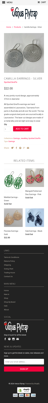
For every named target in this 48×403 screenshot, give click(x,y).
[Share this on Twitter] (12, 148)
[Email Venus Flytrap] (17, 339)
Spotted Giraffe (10, 82)
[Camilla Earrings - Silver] (24, 53)
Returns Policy (9, 261)
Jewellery (24, 138)
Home (6, 290)
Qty (5, 124)
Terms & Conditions (11, 257)
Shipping (7, 265)
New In (6, 294)
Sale (5, 306)
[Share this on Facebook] (15, 148)
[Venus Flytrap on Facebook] (5, 339)
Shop (6, 298)
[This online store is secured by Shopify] (24, 392)
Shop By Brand (9, 302)
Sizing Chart (8, 269)
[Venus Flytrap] (24, 13)
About (6, 310)
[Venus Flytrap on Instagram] (13, 339)
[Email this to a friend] (27, 148)
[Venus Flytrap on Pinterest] (9, 339)
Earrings (16, 138)
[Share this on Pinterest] (19, 148)
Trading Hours (9, 273)
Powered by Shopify (32, 384)
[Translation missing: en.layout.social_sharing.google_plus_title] (23, 148)
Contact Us (8, 276)
